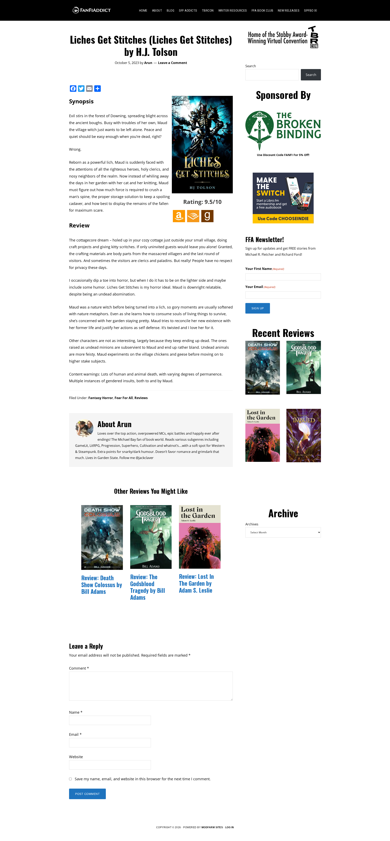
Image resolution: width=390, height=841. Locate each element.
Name (75, 712)
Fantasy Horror (100, 398)
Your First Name (264, 268)
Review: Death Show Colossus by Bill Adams (101, 584)
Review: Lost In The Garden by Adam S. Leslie (196, 583)
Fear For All (124, 398)
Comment (79, 668)
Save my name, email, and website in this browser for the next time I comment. (143, 778)
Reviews (141, 398)
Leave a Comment (172, 63)
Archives (251, 524)
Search (250, 66)
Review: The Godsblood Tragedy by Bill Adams (147, 587)
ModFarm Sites (212, 827)
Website (76, 756)
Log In (229, 827)
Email (75, 734)
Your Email (260, 287)
